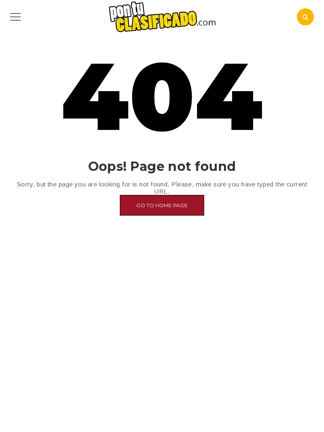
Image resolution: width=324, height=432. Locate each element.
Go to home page (162, 205)
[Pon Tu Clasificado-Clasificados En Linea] (162, 16)
